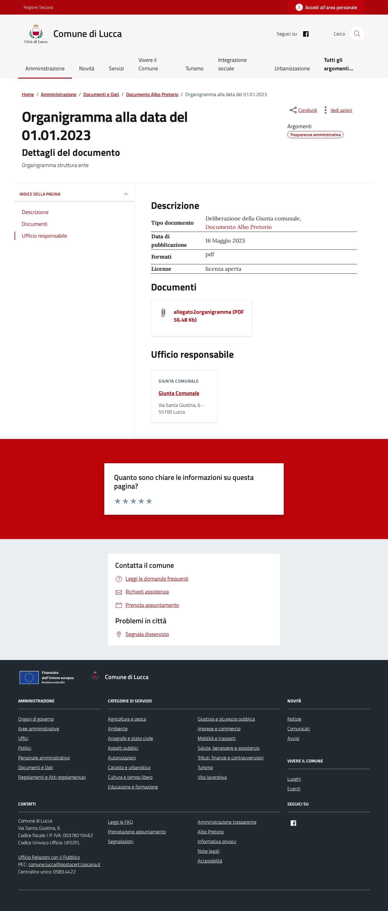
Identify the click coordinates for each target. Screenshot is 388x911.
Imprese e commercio (219, 728)
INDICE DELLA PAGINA (39, 194)
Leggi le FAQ (120, 822)
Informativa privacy (217, 841)
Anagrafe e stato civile (130, 738)
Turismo (195, 68)
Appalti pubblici (123, 748)
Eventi (293, 788)
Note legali (208, 851)
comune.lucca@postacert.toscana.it (64, 864)
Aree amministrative (38, 728)
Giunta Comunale (179, 393)
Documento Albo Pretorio (239, 226)
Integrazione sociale (232, 64)
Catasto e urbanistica (129, 767)
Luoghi (294, 778)
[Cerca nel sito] (357, 33)
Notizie (294, 718)
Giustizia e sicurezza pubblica (226, 718)
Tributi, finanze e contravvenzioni (230, 757)
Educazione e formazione (133, 786)
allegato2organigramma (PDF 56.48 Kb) (209, 316)
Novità (86, 68)
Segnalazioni (120, 841)
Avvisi (293, 738)
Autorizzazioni (122, 757)
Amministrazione (45, 68)
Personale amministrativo (44, 757)
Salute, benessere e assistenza (228, 748)
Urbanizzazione (292, 68)
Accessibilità (210, 860)
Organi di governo (36, 718)
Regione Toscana (38, 7)
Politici (24, 748)
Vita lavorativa (212, 777)
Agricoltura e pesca (127, 718)
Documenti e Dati (35, 767)
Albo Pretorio (211, 831)
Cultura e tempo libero (130, 777)
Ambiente (118, 728)
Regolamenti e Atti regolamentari (52, 777)
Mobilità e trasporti (217, 738)
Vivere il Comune (148, 64)
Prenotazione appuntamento (137, 831)
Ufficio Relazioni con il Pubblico (49, 857)
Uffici (23, 738)
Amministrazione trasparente (227, 822)
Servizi (116, 68)
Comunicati (298, 728)
